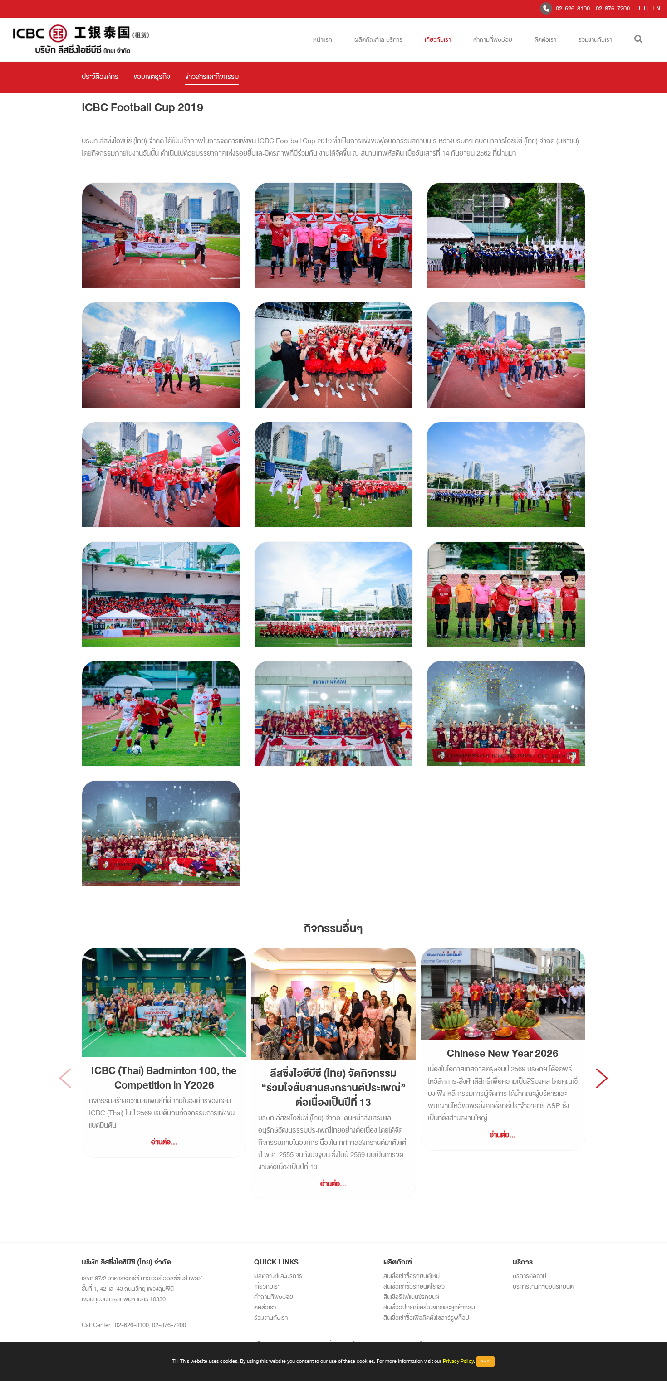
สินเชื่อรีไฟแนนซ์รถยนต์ (411, 1297)
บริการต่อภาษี (529, 1276)
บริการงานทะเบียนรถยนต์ (543, 1286)
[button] (602, 1078)
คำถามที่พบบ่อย (492, 39)
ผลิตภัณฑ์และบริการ (378, 39)
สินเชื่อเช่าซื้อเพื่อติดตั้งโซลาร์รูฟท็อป (426, 1318)
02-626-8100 (573, 8)
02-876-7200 (613, 8)
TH (641, 8)
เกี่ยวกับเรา (438, 39)
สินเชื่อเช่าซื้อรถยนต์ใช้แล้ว (414, 1286)
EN (656, 8)
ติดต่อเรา (545, 39)
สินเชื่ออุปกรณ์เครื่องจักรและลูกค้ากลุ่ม (429, 1307)
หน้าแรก (322, 39)
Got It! (485, 1361)
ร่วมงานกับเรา (595, 39)
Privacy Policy (458, 1361)
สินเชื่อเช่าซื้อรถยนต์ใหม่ (411, 1276)
